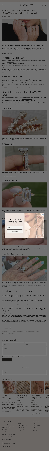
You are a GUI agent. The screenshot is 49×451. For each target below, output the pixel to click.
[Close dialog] (42, 215)
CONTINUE (15, 231)
